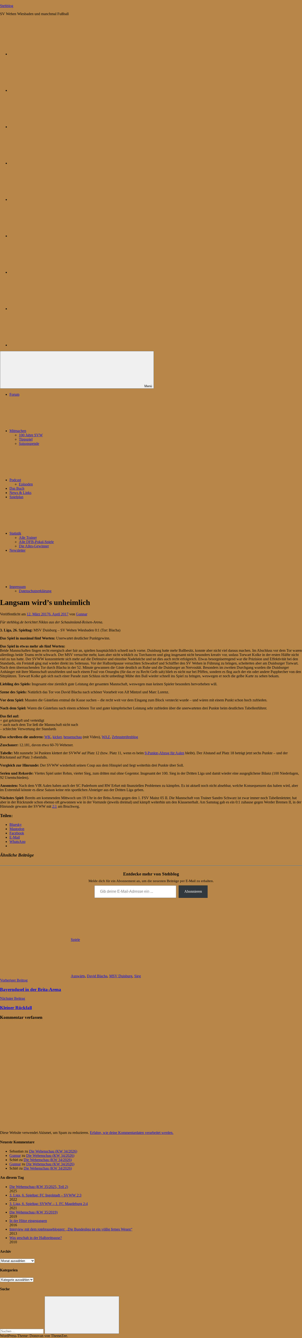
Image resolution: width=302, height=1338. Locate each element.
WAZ (106, 737)
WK (47, 737)
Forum (14, 394)
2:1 (54, 806)
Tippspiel (26, 439)
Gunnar (81, 614)
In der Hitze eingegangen (28, 1221)
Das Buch (16, 488)
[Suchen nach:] (22, 1331)
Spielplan (16, 497)
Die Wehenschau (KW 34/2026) (53, 1151)
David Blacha (97, 976)
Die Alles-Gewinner (34, 546)
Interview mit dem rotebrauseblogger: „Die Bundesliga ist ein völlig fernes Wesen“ (70, 1229)
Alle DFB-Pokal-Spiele (36, 542)
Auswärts (78, 976)
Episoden (26, 484)
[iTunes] (44, 272)
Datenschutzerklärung (35, 591)
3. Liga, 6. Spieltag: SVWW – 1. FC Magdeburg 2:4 (48, 1204)
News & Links (20, 493)
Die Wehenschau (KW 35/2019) (33, 1212)
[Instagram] (44, 199)
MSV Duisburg (120, 976)
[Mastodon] (44, 90)
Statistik (15, 533)
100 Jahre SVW (31, 435)
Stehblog (6, 6)
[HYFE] (44, 163)
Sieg (137, 976)
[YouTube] (44, 345)
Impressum (17, 587)
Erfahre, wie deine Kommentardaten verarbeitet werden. (131, 1133)
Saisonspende (29, 444)
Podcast (15, 480)
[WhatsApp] (44, 127)
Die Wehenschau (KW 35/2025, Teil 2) (38, 1187)
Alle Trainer (28, 538)
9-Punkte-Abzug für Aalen (164, 753)
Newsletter (17, 550)
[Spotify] (44, 309)
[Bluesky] (44, 54)
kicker (57, 737)
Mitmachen (17, 431)
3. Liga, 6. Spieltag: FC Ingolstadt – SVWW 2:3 (45, 1195)
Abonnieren (193, 891)
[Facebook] (44, 236)
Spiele (75, 940)
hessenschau (72, 737)
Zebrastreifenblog (125, 737)
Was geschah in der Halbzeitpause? (35, 1238)
